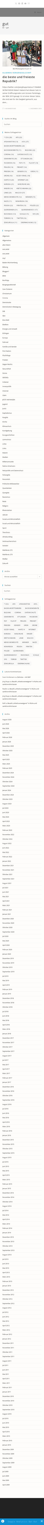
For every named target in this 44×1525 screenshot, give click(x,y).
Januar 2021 (6, 914)
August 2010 (6, 1414)
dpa (3, 316)
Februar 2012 (7, 1334)
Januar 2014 (6, 1232)
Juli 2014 (5, 1210)
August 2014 (6, 1206)
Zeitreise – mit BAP (24, 677)
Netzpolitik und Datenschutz (12, 470)
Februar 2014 (7, 1228)
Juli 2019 (5, 976)
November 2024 (8, 777)
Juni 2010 (5, 1423)
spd (36, 214)
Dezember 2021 (8, 865)
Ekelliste (5, 324)
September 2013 (8, 1250)
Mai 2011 (5, 1374)
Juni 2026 (5, 724)
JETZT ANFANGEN (8, 400)
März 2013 (6, 1277)
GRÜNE (8, 176)
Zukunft (5, 563)
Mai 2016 (5, 1117)
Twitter (21, 218)
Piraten (21, 205)
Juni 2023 (5, 812)
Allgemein (6, 73)
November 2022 (8, 834)
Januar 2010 (6, 1445)
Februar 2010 (7, 1440)
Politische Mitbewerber (10, 484)
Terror (8, 218)
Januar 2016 (6, 1135)
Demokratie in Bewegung (11, 307)
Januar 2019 (6, 994)
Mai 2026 (5, 728)
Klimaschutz (6, 426)
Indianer (5, 382)
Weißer (5, 559)
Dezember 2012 (8, 1290)
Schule (24, 214)
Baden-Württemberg (14, 146)
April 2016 (6, 1122)
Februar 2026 (7, 737)
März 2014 (6, 1224)
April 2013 (6, 1272)
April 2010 (6, 1432)
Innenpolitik (6, 386)
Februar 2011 (7, 1387)
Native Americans (8, 466)
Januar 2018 (6, 1034)
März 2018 (6, 1029)
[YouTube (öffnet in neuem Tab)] (25, 3)
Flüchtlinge (6, 355)
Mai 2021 (5, 896)
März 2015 (6, 1179)
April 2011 (6, 1378)
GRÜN (34, 171)
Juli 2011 (5, 1365)
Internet (23, 180)
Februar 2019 (7, 989)
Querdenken (11, 210)
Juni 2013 (5, 1263)
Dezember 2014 (8, 1193)
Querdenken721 (29, 210)
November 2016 (8, 1091)
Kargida (9, 184)
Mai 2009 (5, 1480)
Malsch (20, 193)
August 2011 (6, 1361)
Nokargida (22, 201)
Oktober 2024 (7, 781)
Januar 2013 (6, 1286)
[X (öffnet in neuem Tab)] (16, 3)
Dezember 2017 (8, 1038)
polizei (34, 205)
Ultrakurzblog (7, 537)
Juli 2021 (5, 888)
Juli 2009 (5, 1471)
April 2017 (6, 1069)
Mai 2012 (5, 1321)
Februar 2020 (7, 949)
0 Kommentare (10, 108)
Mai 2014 (5, 1215)
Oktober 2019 (7, 967)
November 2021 (8, 870)
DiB (3, 311)
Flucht (33, 163)
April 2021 (6, 901)
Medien (5, 457)
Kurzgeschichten (8, 435)
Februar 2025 (7, 768)
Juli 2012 (5, 1312)
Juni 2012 (5, 1317)
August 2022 (6, 843)
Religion (5, 506)
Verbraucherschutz (9, 541)
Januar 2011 (6, 1392)
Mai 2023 (5, 817)
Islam (4, 395)
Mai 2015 (5, 1171)
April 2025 (6, 759)
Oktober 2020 (7, 927)
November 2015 (8, 1144)
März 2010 (6, 1436)
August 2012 (6, 1308)
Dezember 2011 (8, 1343)
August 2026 (6, 719)
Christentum (7, 293)
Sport (4, 528)
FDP (22, 163)
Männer (30, 197)
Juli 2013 (5, 1259)
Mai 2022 (5, 852)
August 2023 (6, 804)
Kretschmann (23, 188)
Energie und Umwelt (9, 329)
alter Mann (6, 245)
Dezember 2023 (8, 795)
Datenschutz (24, 154)
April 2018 (6, 1025)
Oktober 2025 (7, 750)
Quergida (5, 493)
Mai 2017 (5, 1065)
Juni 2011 (5, 1370)
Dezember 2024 (8, 773)
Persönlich (6, 479)
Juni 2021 (5, 892)
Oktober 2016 (7, 1095)
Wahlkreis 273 (7, 554)
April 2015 (6, 1175)
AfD (19, 137)
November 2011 (8, 1348)
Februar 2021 (7, 910)
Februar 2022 (7, 857)
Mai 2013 (5, 1268)
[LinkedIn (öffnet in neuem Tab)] (22, 3)
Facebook (9, 163)
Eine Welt (5, 320)
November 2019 (8, 963)
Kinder (8, 188)
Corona (9, 154)
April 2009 (6, 1485)
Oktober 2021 (7, 874)
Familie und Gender (9, 347)
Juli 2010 (5, 1418)
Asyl (25, 142)
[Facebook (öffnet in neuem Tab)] (19, 3)
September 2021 (8, 879)
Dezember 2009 (8, 1449)
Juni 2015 (5, 1166)
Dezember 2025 (8, 746)
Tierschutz (6, 532)
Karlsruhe (24, 184)
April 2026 (6, 733)
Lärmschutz (6, 439)
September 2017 (8, 1051)
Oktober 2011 (7, 1352)
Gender (22, 171)
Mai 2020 (5, 941)
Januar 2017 (6, 1082)
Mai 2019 (5, 980)
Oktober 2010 (7, 1405)
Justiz (4, 408)
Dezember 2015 (8, 1140)
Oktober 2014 (7, 1202)
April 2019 (6, 985)
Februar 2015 (7, 1184)
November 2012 (8, 1294)
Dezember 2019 (8, 958)
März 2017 (6, 1073)
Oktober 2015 (7, 1148)
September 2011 (8, 1356)
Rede (4, 501)
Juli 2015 (5, 1162)
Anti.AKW (5, 249)
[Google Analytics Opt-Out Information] (2, 1522)
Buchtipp (5, 280)
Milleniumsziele (8, 462)
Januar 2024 (6, 790)
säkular (5, 515)
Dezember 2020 (8, 919)
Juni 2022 (5, 848)
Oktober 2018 (7, 1007)
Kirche (4, 422)
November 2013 (8, 1241)
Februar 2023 (7, 830)
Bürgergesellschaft (22, 73)
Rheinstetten (7, 510)
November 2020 (8, 923)
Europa (5, 338)
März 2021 (6, 905)
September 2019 (8, 972)
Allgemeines (6, 240)
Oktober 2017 (7, 1047)
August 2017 (6, 1056)
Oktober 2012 (7, 1299)
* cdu (8, 137)
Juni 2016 (5, 1113)
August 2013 (6, 1255)
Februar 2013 (7, 1281)
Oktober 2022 (7, 839)
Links (4, 448)
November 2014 (8, 1197)
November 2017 (8, 1042)
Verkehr (5, 546)
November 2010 (8, 1401)
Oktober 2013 (7, 1246)
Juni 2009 (5, 1476)
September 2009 (8, 1463)
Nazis (8, 201)
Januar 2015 (6, 1188)
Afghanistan (11, 142)
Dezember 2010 (8, 1396)
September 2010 (8, 1409)
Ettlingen (26, 159)
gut (7, 27)
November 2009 (8, 1454)
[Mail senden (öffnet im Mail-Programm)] (28, 3)
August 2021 (6, 883)
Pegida (8, 205)
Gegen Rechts (7, 364)
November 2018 (8, 1003)
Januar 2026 (6, 742)
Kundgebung (7, 431)
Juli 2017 (5, 1060)
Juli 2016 (5, 1109)
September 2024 (8, 786)
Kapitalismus (7, 413)
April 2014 (6, 1219)
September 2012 (8, 1303)
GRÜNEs (5, 377)
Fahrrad (5, 342)
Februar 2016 (7, 1131)
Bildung (30, 150)
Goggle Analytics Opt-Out (22, 1522)
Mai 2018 (5, 1020)
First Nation (6, 351)
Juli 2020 (5, 936)
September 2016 (8, 1100)
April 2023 (6, 821)
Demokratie (10, 159)
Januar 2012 (6, 1339)
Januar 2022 (6, 861)
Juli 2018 (5, 1011)
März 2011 (6, 1383)
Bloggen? (5, 271)
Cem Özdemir (7, 289)
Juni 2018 (5, 1016)
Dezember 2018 (8, 998)
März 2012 (6, 1330)
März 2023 (6, 826)
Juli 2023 (5, 808)
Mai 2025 (5, 755)
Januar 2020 (6, 954)
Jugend (4, 404)
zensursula (10, 222)
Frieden (9, 171)
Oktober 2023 (7, 799)
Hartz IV (9, 180)
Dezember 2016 (8, 1087)
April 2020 (6, 945)
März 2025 (6, 764)
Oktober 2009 (7, 1458)
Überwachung (28, 222)
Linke (7, 193)
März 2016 (6, 1126)
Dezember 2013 (8, 1237)
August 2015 (6, 1157)
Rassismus (10, 214)
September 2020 (8, 932)
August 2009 (6, 1467)
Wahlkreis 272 (7, 550)
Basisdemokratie (12, 150)
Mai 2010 (5, 1427)
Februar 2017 (7, 1078)
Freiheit (22, 167)
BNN (4, 276)
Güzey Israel (23, 176)
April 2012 (6, 1325)
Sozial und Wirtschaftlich (11, 519)
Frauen (8, 167)
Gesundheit (6, 369)
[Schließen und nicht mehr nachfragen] (42, 1522)
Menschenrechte (13, 197)
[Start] (3, 27)
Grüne (4, 373)
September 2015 (8, 1153)
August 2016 (6, 1104)
